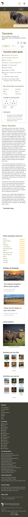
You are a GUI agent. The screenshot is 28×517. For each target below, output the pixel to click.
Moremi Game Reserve (7, 464)
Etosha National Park (6, 456)
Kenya (4, 432)
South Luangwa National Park (8, 470)
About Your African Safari (8, 511)
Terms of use (14, 512)
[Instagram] (15, 514)
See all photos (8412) (14, 347)
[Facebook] (11, 514)
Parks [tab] (14, 46)
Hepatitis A (6, 89)
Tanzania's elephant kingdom (8, 477)
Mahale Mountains (7, 248)
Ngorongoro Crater (8, 252)
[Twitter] (13, 514)
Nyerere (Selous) (7, 254)
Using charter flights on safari (8, 479)
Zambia (5, 447)
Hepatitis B (18, 89)
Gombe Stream (7, 241)
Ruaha (4, 256)
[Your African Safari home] (14, 504)
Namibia (5, 438)
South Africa (6, 442)
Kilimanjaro (5, 244)
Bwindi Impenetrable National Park (10, 455)
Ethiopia (5, 428)
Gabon (4, 430)
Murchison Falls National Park (8, 466)
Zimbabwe (5, 448)
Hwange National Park (7, 459)
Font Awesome (11, 498)
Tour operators (5, 407)
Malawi (5, 435)
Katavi (4, 242)
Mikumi (5, 250)
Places (3, 410)
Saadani (5, 258)
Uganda (5, 445)
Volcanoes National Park (7, 472)
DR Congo (5, 427)
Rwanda (5, 440)
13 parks (9, 60)
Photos (3, 414)
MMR (4, 91)
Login (21, 9)
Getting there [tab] (22, 46)
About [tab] (6, 46)
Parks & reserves (5, 412)
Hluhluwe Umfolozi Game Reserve (9, 458)
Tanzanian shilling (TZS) (15, 62)
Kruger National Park (6, 461)
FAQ (16, 511)
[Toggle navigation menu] (4, 9)
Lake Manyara (6, 246)
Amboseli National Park (7, 453)
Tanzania (5, 443)
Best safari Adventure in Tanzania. (10, 490)
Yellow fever (18, 94)
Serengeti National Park (7, 469)
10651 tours (15, 57)
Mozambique (6, 437)
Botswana (5, 424)
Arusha (5, 239)
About (2, 419)
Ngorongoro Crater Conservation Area (10, 467)
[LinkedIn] (17, 514)
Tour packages (5, 409)
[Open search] (24, 3)
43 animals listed (12, 65)
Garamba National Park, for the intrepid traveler (13, 480)
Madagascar (6, 433)
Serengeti (5, 260)
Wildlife (3, 415)
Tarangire (5, 262)
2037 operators (14, 55)
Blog (2, 417)
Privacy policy (22, 511)
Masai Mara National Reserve (8, 463)
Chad (4, 425)
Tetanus (5, 94)
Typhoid (17, 91)
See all (14, 370)
